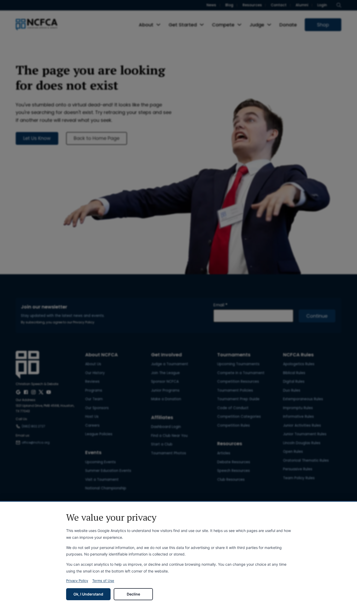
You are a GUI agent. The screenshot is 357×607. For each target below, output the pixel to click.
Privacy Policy (77, 581)
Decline (133, 594)
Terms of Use (103, 581)
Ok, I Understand (88, 594)
